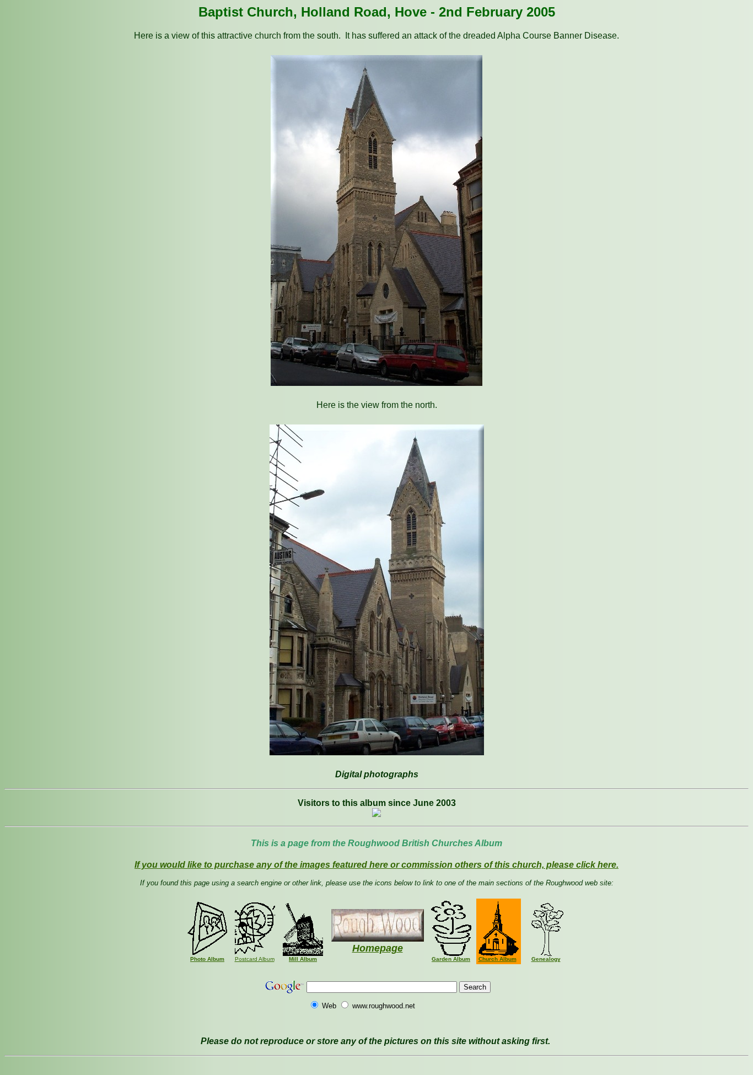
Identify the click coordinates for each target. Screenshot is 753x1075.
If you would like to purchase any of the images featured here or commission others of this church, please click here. (376, 864)
